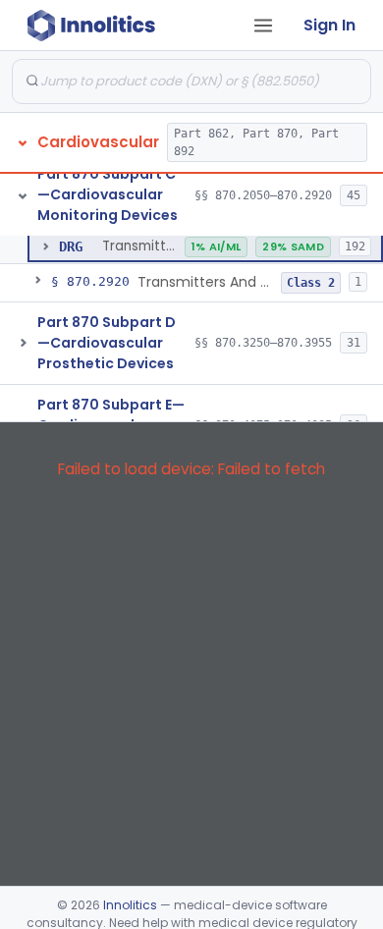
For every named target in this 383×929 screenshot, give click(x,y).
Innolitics (130, 905)
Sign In (329, 25)
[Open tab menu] (263, 25)
